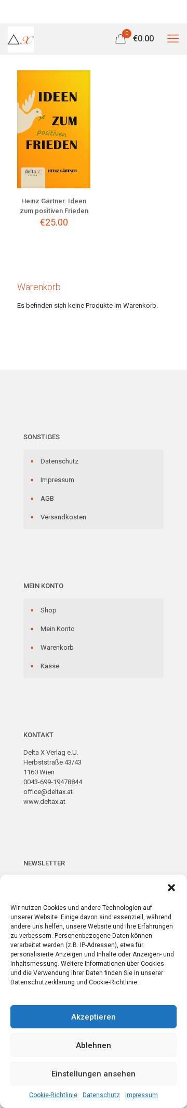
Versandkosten (63, 517)
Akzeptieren (93, 1017)
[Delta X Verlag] (21, 39)
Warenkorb (57, 647)
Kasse (50, 666)
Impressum (141, 1095)
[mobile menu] (173, 39)
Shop (49, 610)
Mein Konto (58, 629)
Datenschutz (101, 1095)
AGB (47, 498)
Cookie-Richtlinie (53, 1095)
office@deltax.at (48, 792)
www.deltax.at (44, 801)
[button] (171, 887)
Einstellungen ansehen (93, 1074)
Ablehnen (93, 1045)
